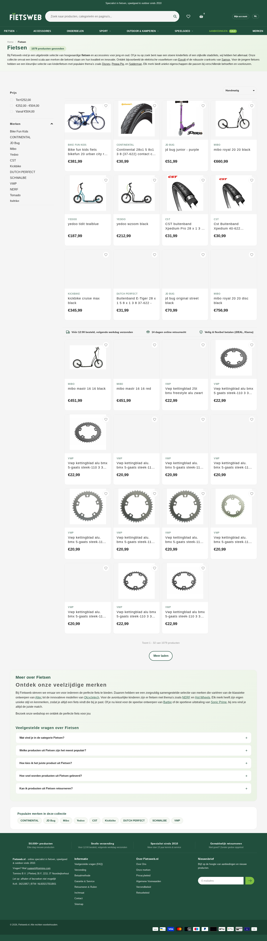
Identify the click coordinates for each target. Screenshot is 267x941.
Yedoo (14, 154)
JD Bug (15, 143)
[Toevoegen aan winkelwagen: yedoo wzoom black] (154, 209)
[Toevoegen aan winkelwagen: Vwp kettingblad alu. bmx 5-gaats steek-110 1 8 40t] (154, 522)
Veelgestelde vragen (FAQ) (88, 864)
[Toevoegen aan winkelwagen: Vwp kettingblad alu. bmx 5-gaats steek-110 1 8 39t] (106, 522)
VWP (13, 183)
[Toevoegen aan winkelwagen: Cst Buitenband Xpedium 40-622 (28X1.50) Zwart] (251, 209)
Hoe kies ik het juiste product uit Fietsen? (45, 763)
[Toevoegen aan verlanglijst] (106, 106)
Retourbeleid (142, 892)
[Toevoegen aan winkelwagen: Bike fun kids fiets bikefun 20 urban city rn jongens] (106, 134)
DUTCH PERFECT (22, 172)
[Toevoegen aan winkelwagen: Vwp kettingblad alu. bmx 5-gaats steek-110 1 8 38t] (251, 448)
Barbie (167, 702)
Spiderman (135, 63)
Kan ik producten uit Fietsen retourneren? (46, 788)
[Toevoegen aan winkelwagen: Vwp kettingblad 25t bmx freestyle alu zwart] (203, 373)
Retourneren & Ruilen (85, 887)
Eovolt (182, 59)
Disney (106, 63)
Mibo (13, 148)
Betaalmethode (82, 875)
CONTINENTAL (20, 137)
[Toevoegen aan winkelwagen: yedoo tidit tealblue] (106, 209)
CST (13, 160)
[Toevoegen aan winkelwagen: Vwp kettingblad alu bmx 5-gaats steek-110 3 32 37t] (203, 597)
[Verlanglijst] (188, 16)
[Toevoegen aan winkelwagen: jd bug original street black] (203, 283)
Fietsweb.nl (24, 924)
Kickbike (15, 166)
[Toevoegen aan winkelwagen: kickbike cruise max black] (106, 283)
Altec (38, 697)
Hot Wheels (202, 697)
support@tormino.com (38, 868)
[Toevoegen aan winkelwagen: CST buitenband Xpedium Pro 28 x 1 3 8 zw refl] (203, 209)
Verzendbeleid (143, 887)
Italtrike (14, 201)
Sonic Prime (219, 702)
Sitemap (78, 904)
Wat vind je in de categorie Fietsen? (41, 737)
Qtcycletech (91, 697)
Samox (226, 59)
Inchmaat (79, 892)
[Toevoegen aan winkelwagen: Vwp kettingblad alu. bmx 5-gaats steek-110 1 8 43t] (106, 597)
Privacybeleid (143, 875)
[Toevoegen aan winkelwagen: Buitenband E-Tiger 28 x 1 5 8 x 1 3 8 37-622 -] (154, 283)
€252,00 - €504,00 (27, 105)
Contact (78, 898)
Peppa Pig (118, 63)
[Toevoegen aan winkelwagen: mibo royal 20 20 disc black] (251, 283)
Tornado (15, 195)
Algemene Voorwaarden (148, 881)
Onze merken (143, 870)
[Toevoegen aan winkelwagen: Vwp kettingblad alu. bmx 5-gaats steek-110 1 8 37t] (203, 448)
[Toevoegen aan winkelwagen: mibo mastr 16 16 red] (154, 373)
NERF (14, 189)
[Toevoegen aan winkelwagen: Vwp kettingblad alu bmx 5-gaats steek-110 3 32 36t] (154, 597)
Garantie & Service (84, 881)
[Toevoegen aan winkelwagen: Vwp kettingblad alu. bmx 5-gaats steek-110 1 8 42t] (251, 522)
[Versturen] (249, 880)
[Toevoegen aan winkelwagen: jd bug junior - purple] (203, 134)
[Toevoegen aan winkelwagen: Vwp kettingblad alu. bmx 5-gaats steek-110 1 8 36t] (154, 448)
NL (255, 16)
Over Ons (141, 864)
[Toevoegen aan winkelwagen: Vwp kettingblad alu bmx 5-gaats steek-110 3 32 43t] (106, 448)
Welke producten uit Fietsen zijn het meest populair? (52, 750)
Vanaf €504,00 (25, 111)
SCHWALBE (18, 177)
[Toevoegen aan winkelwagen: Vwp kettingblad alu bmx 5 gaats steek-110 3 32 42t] (251, 373)
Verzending (80, 870)
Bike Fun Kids (19, 131)
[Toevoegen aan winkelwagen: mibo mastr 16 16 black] (106, 373)
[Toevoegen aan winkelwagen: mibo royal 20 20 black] (251, 134)
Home (10, 42)
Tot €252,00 (23, 99)
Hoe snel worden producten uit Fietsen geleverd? (50, 775)
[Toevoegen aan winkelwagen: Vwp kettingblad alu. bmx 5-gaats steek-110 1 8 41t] (203, 522)
